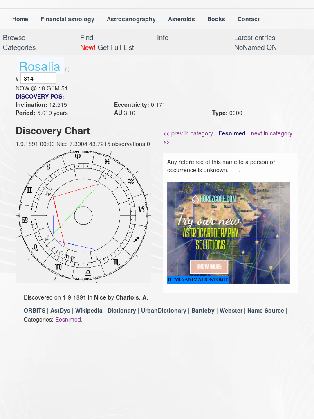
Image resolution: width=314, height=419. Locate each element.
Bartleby (203, 310)
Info (162, 37)
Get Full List (107, 47)
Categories (19, 47)
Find (86, 37)
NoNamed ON (255, 47)
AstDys (60, 310)
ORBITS (34, 310)
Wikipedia (89, 310)
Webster (231, 310)
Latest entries (254, 37)
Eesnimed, (69, 319)
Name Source (265, 310)
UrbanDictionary (163, 310)
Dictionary (122, 310)
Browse (14, 37)
